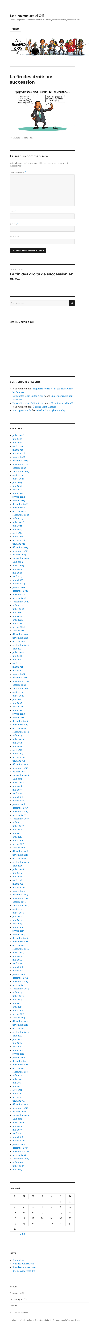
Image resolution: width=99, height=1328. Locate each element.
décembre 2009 (20, 1148)
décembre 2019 (20, 721)
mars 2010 (18, 1137)
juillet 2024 (18, 522)
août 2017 (17, 822)
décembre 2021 (20, 634)
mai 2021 (17, 659)
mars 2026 (18, 449)
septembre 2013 (21, 988)
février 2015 (18, 931)
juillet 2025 (18, 478)
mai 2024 (17, 529)
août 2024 (18, 518)
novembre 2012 (20, 1025)
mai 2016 (17, 876)
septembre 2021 (21, 645)
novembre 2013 (20, 981)
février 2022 (19, 627)
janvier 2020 (19, 717)
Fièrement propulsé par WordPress (66, 1320)
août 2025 (18, 475)
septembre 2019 (21, 732)
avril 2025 (18, 489)
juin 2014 (17, 956)
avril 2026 (18, 446)
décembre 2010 (20, 1104)
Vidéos (13, 1305)
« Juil (23, 1234)
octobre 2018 (19, 771)
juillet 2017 (18, 826)
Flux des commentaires (24, 1267)
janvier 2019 (19, 761)
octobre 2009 (19, 1155)
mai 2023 (17, 572)
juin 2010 (17, 1126)
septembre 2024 (21, 515)
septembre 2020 (21, 688)
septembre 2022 (21, 601)
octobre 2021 (19, 641)
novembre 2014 (20, 941)
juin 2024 (17, 525)
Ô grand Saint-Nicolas (44, 406)
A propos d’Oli (17, 1293)
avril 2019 (17, 750)
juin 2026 (17, 439)
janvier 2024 (19, 544)
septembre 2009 (21, 1158)
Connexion (18, 1260)
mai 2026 (17, 442)
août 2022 (18, 605)
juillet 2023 (18, 565)
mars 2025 (18, 493)
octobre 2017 (19, 815)
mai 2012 (17, 1043)
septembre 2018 (21, 775)
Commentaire (18, 172)
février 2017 (18, 844)
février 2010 (18, 1140)
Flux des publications (23, 1263)
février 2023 (19, 583)
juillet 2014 (18, 952)
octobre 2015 (19, 902)
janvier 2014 (19, 974)
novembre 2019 (20, 724)
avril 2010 (17, 1133)
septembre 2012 (21, 1032)
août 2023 (18, 562)
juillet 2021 (18, 652)
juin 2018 (17, 786)
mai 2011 (17, 1086)
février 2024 (19, 540)
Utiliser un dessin (19, 1312)
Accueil (13, 1287)
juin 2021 (17, 656)
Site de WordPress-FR (24, 1271)
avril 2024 (18, 533)
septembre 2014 (21, 949)
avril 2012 (17, 1046)
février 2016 (19, 887)
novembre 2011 (20, 1064)
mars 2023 (18, 580)
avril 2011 (17, 1090)
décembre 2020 (20, 677)
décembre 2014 (20, 938)
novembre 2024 (21, 507)
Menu (15, 29)
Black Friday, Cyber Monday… (52, 410)
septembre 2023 (21, 558)
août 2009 (18, 1162)
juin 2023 (17, 569)
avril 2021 (17, 663)
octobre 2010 (19, 1111)
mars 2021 (18, 666)
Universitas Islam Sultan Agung (29, 396)
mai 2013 (17, 1003)
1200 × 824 (28, 138)
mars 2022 (18, 623)
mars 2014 (18, 967)
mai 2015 (17, 920)
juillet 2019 (18, 739)
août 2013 (17, 992)
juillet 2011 (18, 1079)
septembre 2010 (21, 1115)
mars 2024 (18, 536)
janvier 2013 (19, 1017)
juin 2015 (17, 916)
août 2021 (17, 648)
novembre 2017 (20, 811)
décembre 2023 (20, 547)
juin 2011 (17, 1082)
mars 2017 (18, 840)
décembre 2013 (20, 978)
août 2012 (17, 1035)
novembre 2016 (20, 855)
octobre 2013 (19, 985)
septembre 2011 (20, 1072)
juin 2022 (17, 612)
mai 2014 (17, 959)
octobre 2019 (19, 728)
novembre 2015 (20, 898)
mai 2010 (17, 1129)
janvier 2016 (19, 891)
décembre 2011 (20, 1061)
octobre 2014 (19, 945)
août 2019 (18, 735)
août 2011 (17, 1075)
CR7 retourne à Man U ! (62, 403)
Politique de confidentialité (38, 1320)
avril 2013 (17, 1006)
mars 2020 (18, 710)
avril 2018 (17, 793)
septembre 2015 (21, 905)
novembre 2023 (20, 551)
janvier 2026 (19, 457)
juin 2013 (17, 999)
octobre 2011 (19, 1068)
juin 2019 (17, 742)
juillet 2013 (18, 996)
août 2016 (18, 865)
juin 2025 (17, 482)
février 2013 (18, 1014)
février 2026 (19, 453)
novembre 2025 (21, 464)
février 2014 (18, 970)
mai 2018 (17, 789)
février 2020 (19, 714)
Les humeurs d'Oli (27, 16)
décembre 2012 (20, 1021)
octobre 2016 (19, 858)
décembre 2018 (20, 764)
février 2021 (18, 670)
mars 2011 (18, 1093)
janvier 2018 (19, 804)
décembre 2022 (20, 591)
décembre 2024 (20, 504)
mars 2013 (18, 1010)
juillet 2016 (18, 869)
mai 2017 (17, 833)
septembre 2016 (21, 862)
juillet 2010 (18, 1122)
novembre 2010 (20, 1108)
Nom (13, 211)
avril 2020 (18, 706)
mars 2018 (18, 797)
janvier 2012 (19, 1057)
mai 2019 (17, 746)
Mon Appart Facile (22, 410)
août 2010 (17, 1119)
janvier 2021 (19, 674)
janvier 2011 (18, 1100)
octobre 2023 (19, 554)
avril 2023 (18, 576)
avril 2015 (17, 923)
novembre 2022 (21, 594)
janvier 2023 (19, 587)
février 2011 (18, 1097)
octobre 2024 (19, 511)
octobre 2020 (19, 685)
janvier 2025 (19, 500)
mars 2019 (18, 753)
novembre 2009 (21, 1151)
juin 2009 (17, 1169)
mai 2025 (17, 486)
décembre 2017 (20, 808)
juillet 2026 (18, 435)
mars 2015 (18, 927)
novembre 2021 (20, 638)
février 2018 (18, 800)
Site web (14, 236)
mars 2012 (18, 1050)
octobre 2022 (19, 598)
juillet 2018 (18, 782)
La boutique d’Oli (18, 1299)
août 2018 (17, 779)
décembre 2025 (20, 460)
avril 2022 (18, 619)
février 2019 (19, 757)
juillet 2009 (18, 1166)
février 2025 (19, 496)
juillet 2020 (18, 695)
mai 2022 (17, 616)
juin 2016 (17, 873)
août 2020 (18, 692)
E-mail (14, 224)
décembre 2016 (20, 851)
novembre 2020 (21, 681)
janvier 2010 (19, 1144)
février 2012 (18, 1053)
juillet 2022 (18, 609)
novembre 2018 (20, 768)
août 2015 (17, 909)
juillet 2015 (18, 912)
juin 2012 (17, 1039)
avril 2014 (17, 963)
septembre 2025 (21, 471)
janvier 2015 (19, 934)
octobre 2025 (19, 468)
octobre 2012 (19, 1028)
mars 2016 (18, 883)
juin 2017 (17, 829)
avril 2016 (17, 880)
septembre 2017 (21, 818)
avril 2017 (17, 836)
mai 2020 (17, 703)
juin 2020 (17, 699)
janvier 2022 (19, 630)
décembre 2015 (20, 894)
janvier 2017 (19, 847)
